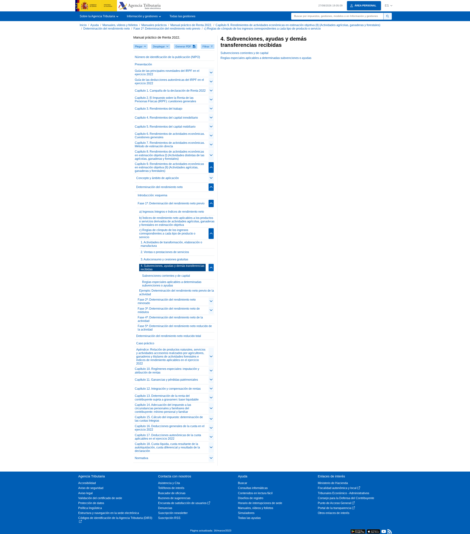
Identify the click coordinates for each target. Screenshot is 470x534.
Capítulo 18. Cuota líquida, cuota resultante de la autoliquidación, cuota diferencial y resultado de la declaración (167, 447)
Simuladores (246, 513)
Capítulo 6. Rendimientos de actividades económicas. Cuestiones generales (170, 135)
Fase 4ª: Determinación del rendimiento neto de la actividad (170, 319)
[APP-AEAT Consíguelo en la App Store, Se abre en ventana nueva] (373, 531)
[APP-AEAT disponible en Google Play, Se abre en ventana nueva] (357, 531)
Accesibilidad (87, 483)
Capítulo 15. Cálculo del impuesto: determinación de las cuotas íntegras (169, 419)
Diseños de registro (250, 498)
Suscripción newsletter (173, 513)
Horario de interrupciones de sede (260, 503)
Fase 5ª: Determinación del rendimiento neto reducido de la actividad (175, 327)
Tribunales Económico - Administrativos (343, 493)
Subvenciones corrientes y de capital (166, 275)
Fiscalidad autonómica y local (337, 488)
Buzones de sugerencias (174, 498)
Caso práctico (145, 343)
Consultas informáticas (253, 488)
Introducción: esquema (152, 195)
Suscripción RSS (169, 517)
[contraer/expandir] (211, 72)
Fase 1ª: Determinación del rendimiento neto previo (166, 28)
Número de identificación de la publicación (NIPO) (167, 57)
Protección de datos (91, 503)
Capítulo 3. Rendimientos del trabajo (158, 108)
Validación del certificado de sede (100, 498)
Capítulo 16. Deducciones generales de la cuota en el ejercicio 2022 (170, 428)
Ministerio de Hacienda (333, 483)
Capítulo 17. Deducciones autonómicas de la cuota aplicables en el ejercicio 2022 (168, 437)
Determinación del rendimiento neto (106, 28)
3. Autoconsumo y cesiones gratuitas (164, 259)
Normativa (141, 458)
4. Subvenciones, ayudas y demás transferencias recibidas (172, 267)
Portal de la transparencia (334, 508)
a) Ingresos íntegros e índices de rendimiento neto (171, 211)
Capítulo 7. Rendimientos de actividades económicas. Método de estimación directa (170, 144)
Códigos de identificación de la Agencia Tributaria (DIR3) (115, 517)
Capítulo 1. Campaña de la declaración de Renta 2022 (170, 90)
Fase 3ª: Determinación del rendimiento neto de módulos (169, 310)
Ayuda (94, 25)
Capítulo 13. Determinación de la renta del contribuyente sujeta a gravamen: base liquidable (167, 397)
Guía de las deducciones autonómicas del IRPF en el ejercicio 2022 (169, 81)
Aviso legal (85, 493)
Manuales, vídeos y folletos (120, 25)
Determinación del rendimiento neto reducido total (168, 336)
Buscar (242, 483)
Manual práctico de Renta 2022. (191, 25)
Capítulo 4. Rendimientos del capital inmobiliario (166, 117)
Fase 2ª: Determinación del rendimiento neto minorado (167, 301)
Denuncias (165, 508)
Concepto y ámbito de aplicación (157, 178)
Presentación (143, 64)
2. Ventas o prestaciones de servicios (165, 252)
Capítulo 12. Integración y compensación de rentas (168, 388)
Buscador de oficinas (171, 493)
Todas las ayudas (249, 517)
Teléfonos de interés (171, 488)
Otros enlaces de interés (333, 513)
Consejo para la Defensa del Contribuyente (346, 498)
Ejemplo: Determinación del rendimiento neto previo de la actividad (176, 292)
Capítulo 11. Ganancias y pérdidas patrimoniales (166, 379)
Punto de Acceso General (334, 503)
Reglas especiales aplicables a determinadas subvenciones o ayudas (171, 283)
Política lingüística (90, 508)
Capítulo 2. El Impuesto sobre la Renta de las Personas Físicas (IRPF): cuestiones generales (165, 99)
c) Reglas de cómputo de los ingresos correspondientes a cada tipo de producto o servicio (262, 28)
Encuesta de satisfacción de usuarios (182, 503)
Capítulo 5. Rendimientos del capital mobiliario (165, 126)
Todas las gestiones (182, 16)
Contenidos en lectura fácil (255, 493)
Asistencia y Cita (169, 483)
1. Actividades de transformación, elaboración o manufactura (171, 244)
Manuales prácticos (154, 25)
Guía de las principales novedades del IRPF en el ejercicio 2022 (167, 72)
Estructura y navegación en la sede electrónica (108, 513)
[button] (388, 5)
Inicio (83, 25)
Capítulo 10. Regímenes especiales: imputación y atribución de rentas (167, 370)
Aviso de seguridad (90, 488)
